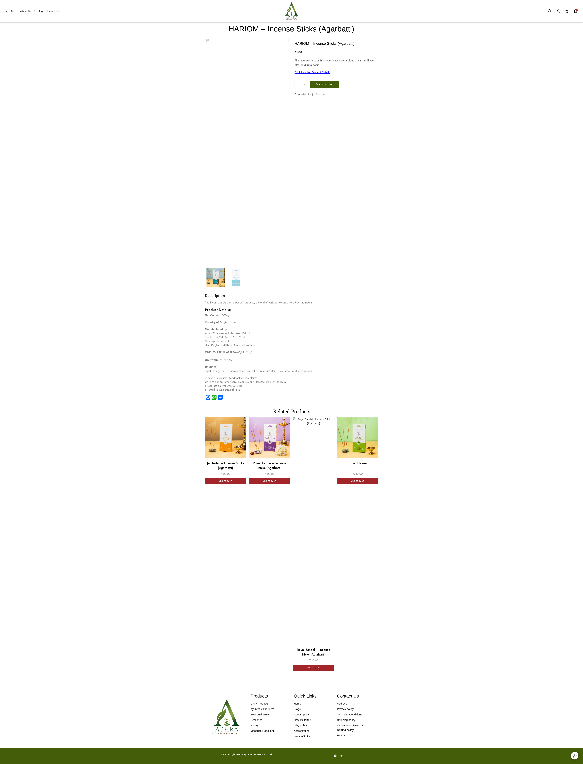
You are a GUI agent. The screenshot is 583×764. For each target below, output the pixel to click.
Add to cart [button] (225, 481)
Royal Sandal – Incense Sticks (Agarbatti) (313, 652)
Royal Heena (358, 463)
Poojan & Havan (316, 94)
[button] (549, 11)
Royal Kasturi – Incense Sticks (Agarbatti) (269, 465)
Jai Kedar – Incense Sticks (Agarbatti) (225, 465)
